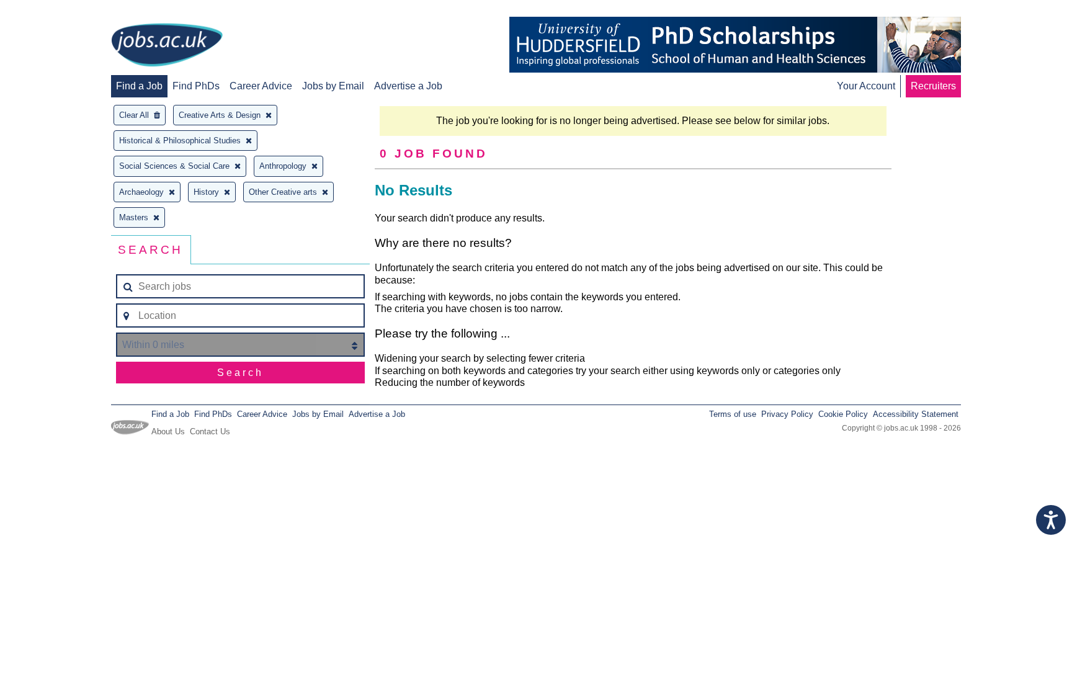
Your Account (866, 86)
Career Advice (261, 86)
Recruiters (933, 86)
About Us (168, 431)
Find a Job (139, 86)
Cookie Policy (843, 414)
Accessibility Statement (915, 414)
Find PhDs (196, 86)
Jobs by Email (333, 86)
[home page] (167, 46)
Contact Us (210, 431)
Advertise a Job (408, 86)
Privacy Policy (787, 414)
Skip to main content (49, 11)
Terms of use (732, 414)
